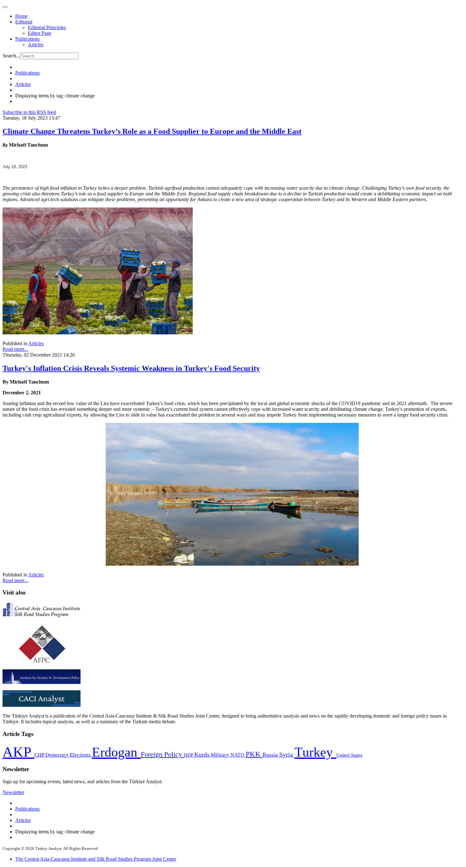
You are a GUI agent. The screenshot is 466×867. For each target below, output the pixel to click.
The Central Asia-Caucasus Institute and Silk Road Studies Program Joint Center (95, 859)
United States (349, 755)
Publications (27, 39)
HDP (189, 755)
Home (21, 16)
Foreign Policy (162, 754)
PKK (254, 754)
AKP (18, 752)
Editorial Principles (47, 27)
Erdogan (116, 752)
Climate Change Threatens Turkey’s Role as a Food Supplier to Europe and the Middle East (152, 131)
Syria (286, 754)
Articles (35, 44)
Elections (81, 755)
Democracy (57, 755)
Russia (270, 755)
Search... (11, 55)
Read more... (15, 349)
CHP (39, 755)
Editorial (23, 21)
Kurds (202, 754)
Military (220, 755)
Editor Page (39, 33)
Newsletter (13, 792)
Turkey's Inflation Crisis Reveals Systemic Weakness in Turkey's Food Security (131, 368)
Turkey (315, 752)
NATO (238, 755)
